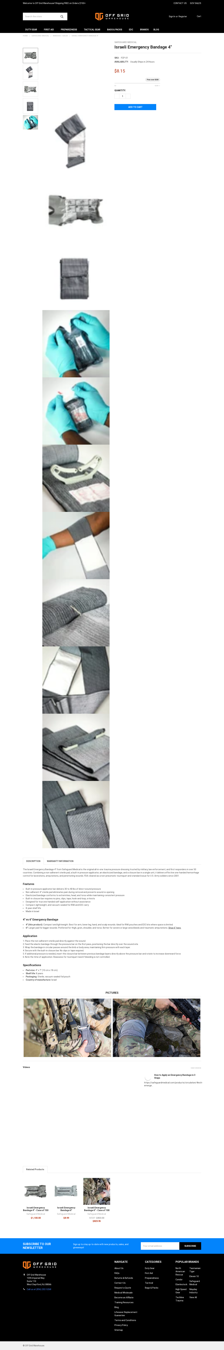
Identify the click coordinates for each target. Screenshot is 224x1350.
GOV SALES (195, 3)
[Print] (127, 116)
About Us (118, 1268)
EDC (131, 29)
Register (183, 16)
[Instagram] (153, 3)
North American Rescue (180, 1271)
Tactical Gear (92, 29)
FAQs (116, 1273)
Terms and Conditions (125, 1320)
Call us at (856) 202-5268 (39, 1289)
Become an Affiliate (123, 1297)
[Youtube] (164, 3)
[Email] (122, 116)
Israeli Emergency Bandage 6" (66, 1209)
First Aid (49, 29)
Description (33, 861)
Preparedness (69, 29)
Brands (144, 29)
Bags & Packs (114, 29)
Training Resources (123, 1302)
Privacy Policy (121, 1325)
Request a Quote (122, 1288)
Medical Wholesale (123, 1292)
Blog (156, 29)
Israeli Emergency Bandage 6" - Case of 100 (96, 1209)
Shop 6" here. (174, 928)
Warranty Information (60, 861)
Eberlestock (181, 1284)
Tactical (149, 1283)
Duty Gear (31, 29)
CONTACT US (180, 3)
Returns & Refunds (123, 1278)
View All (193, 1297)
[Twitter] (133, 116)
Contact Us (120, 1283)
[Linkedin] (169, 3)
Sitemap (118, 1330)
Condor (179, 1279)
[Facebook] (158, 3)
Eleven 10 (194, 1276)
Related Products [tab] (35, 1169)
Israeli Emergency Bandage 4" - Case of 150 (35, 1209)
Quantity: (120, 90)
